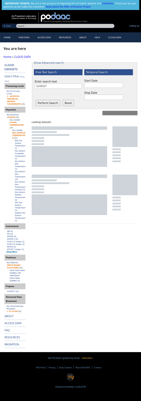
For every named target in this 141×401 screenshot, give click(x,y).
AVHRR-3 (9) (12, 239)
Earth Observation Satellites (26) (17, 271)
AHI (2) (10, 234)
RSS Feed (40, 367)
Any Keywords (13, 115)
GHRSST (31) (13, 291)
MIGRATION (11, 344)
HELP (97, 37)
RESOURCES (65, 37)
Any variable (15, 120)
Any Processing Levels (13, 92)
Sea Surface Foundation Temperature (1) (20, 155)
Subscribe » (87, 358)
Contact (97, 367)
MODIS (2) (11, 247)
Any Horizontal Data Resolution (15, 307)
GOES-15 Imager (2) (16, 244)
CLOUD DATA (114, 37)
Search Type (8, 22)
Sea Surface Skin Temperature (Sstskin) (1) (20, 186)
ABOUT (9, 316)
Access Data (44, 37)
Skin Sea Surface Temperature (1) (20, 206)
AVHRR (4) (11, 236)
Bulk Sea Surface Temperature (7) (20, 144)
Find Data (24, 37)
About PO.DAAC (82, 367)
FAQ (7, 330)
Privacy (52, 367)
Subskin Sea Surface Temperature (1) (20, 217)
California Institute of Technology (23, 18)
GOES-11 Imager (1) (15, 242)
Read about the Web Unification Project (68, 6)
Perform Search (48, 103)
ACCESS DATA (12, 323)
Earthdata (107, 3)
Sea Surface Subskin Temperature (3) (20, 196)
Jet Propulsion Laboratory (23, 16)
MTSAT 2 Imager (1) (15, 249)
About (82, 37)
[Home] (66, 17)
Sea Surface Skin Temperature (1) (20, 165)
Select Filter (11, 76)
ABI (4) (10, 231)
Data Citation (65, 367)
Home (7, 37)
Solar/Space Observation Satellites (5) (15, 278)
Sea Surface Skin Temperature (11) (20, 175)
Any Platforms (12, 263)
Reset (68, 103)
